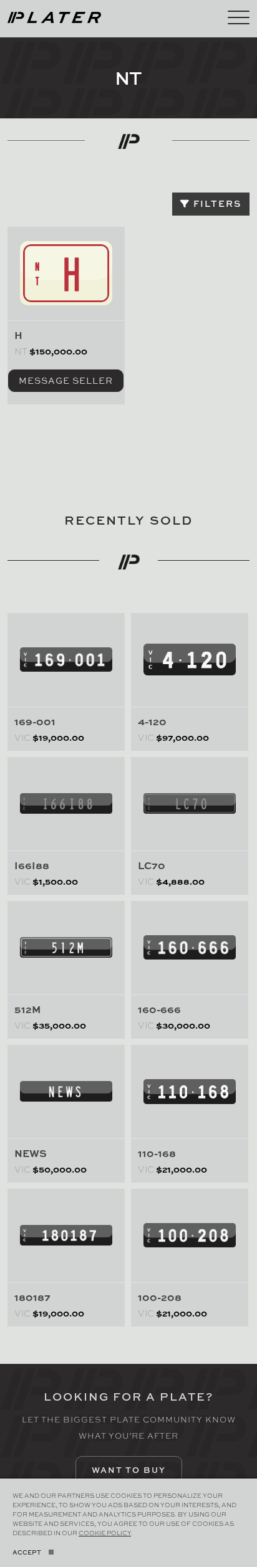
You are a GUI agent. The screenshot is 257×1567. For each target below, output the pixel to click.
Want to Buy (129, 1469)
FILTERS (215, 203)
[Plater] (54, 15)
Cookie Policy (105, 1532)
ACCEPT (26, 1552)
